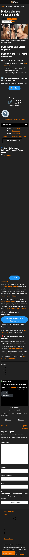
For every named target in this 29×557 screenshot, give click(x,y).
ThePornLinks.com (8, 539)
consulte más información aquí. (16, 348)
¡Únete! (5, 393)
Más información (7, 395)
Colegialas (18, 413)
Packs (2, 6)
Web (2, 483)
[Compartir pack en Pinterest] (5, 376)
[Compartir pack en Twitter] (5, 373)
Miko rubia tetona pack (4, 426)
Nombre (3, 467)
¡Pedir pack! (9, 327)
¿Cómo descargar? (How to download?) (15, 119)
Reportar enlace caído (13, 140)
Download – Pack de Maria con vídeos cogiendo (14, 136)
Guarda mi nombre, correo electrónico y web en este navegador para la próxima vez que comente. (14, 496)
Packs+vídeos (4, 416)
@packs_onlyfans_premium (10, 286)
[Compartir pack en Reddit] (5, 370)
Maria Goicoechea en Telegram (9, 296)
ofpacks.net (21, 554)
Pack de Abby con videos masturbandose (24, 427)
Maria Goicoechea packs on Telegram (16, 308)
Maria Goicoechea (12, 18)
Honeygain (13, 387)
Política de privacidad (9, 511)
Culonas (24, 414)
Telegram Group (5, 281)
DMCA (5, 514)
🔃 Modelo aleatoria (8, 553)
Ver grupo (14, 277)
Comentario (5, 442)
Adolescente (11, 414)
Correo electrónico (7, 475)
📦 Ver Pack (14, 88)
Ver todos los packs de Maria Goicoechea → (14, 320)
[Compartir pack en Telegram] (5, 367)
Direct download (16, 128)
